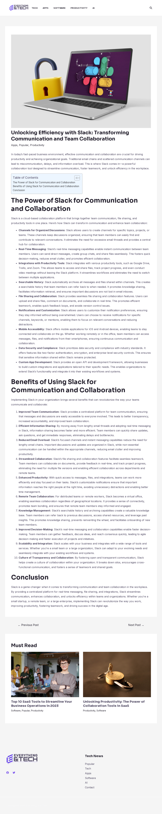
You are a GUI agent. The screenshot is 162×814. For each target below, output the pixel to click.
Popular (23, 145)
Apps (14, 145)
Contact (89, 787)
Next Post (136, 625)
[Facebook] (7, 772)
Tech (88, 768)
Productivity (37, 145)
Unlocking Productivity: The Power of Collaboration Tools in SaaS (114, 704)
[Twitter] (14, 772)
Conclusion (19, 190)
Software (16, 710)
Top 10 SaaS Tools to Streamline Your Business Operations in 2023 (41, 704)
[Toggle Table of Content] (75, 178)
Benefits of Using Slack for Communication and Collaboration (46, 186)
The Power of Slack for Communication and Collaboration (44, 182)
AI (86, 782)
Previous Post (28, 625)
